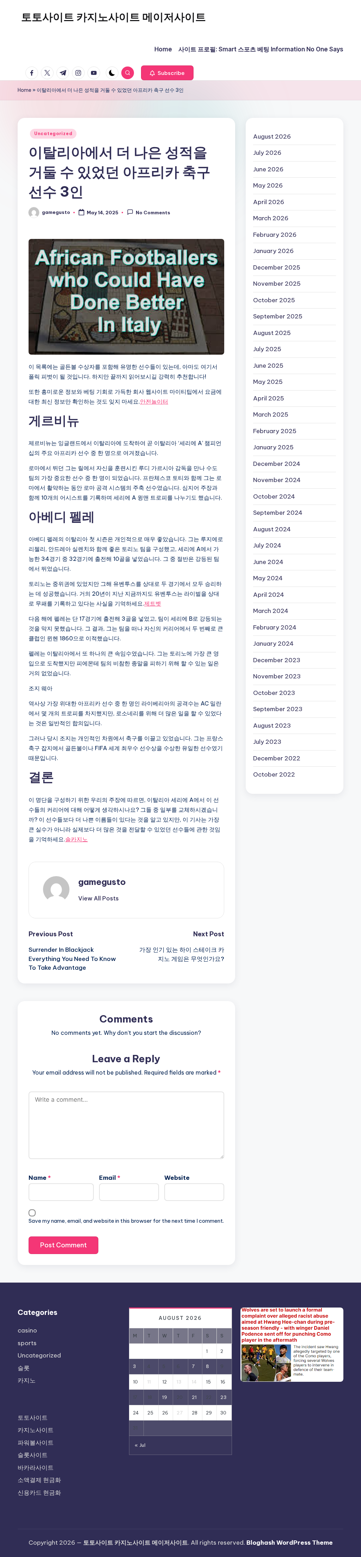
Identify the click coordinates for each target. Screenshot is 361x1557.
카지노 (27, 1380)
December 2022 (276, 758)
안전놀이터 (154, 401)
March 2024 (270, 611)
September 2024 (277, 513)
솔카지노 (76, 839)
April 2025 (268, 398)
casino (27, 1330)
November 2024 (277, 480)
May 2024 (268, 578)
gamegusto (102, 881)
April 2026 (268, 202)
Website (177, 1178)
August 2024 (272, 529)
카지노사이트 (36, 1430)
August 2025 (272, 333)
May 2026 (268, 185)
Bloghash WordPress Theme (289, 1542)
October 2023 (274, 693)
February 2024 (274, 627)
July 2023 (267, 742)
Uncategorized (53, 133)
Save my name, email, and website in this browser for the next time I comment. (126, 1220)
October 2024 (274, 496)
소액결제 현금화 (39, 1480)
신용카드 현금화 (39, 1492)
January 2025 (273, 447)
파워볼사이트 (36, 1443)
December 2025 (276, 267)
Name (40, 1178)
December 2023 (276, 660)
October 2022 (274, 774)
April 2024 (268, 595)
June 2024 (268, 562)
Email (109, 1178)
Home (24, 90)
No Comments (153, 213)
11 (149, 1382)
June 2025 (268, 365)
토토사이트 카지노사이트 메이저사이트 (113, 17)
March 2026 (270, 218)
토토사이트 (33, 1418)
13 (179, 1382)
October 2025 (274, 300)
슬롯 (24, 1368)
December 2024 (276, 464)
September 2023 (277, 709)
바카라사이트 (36, 1467)
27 (180, 1413)
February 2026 (274, 235)
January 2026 (273, 251)
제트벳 (152, 603)
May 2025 (268, 382)
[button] (167, 72)
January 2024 (273, 643)
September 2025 (277, 316)
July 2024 (267, 545)
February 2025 (274, 431)
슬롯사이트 (33, 1455)
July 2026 (267, 153)
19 (164, 1397)
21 (194, 1397)
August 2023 (272, 725)
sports (27, 1343)
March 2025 (270, 414)
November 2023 (277, 676)
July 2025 (267, 349)
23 (223, 1397)
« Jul (140, 1445)
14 (194, 1382)
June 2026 (268, 169)
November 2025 (277, 283)
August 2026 (272, 136)
